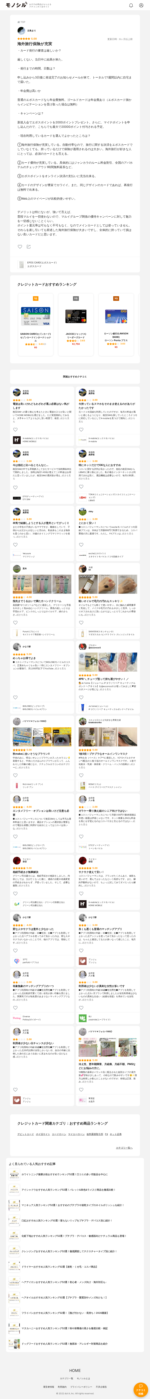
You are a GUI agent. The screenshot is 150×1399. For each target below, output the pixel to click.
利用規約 (62, 1386)
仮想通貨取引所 (95, 1134)
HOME (75, 1370)
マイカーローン (76, 1134)
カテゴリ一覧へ (124, 1147)
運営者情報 (48, 1386)
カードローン (59, 1134)
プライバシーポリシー (81, 1386)
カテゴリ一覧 (66, 1378)
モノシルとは (83, 1378)
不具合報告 (101, 1386)
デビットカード (25, 1134)
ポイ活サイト (43, 1134)
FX (106, 1134)
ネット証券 (116, 1134)
